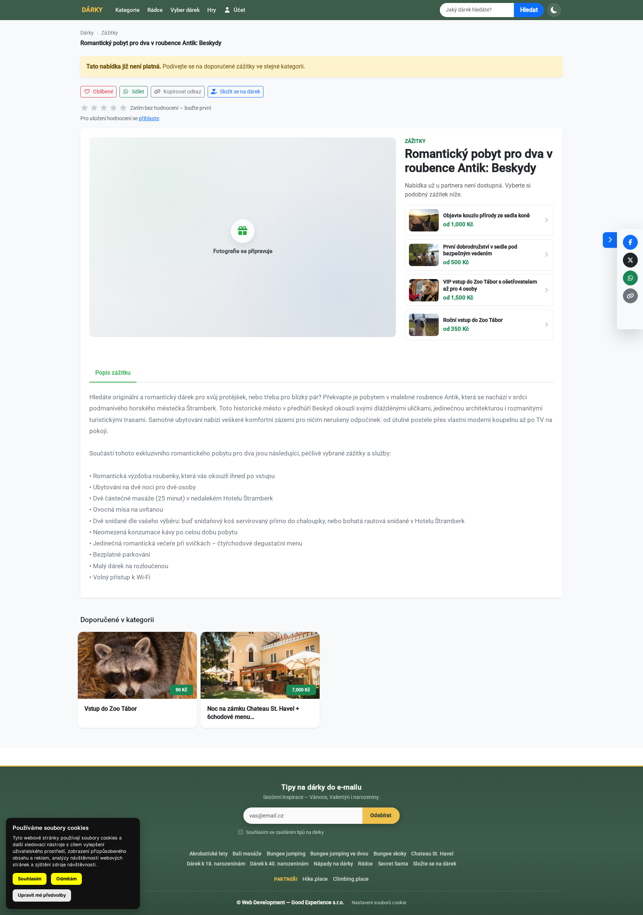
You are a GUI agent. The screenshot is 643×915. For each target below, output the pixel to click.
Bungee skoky (390, 854)
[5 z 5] (123, 108)
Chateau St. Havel (432, 854)
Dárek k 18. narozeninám (216, 864)
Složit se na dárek (239, 92)
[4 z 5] (113, 108)
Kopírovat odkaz (181, 92)
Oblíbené (102, 92)
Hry (211, 10)
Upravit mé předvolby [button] (42, 895)
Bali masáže (247, 854)
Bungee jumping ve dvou (339, 854)
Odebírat (380, 815)
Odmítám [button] (66, 879)
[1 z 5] (84, 108)
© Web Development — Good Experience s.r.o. (290, 902)
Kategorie (127, 10)
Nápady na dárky (333, 864)
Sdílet (137, 92)
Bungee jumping (286, 854)
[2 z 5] (94, 108)
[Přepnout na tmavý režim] (554, 10)
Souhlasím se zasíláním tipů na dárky (285, 832)
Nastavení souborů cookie (379, 902)
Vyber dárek (185, 10)
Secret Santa (393, 864)
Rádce (155, 10)
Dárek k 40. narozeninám (279, 864)
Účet (238, 10)
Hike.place (315, 879)
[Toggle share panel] (610, 240)
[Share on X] (630, 260)
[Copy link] (630, 295)
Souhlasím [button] (29, 879)
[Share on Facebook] (630, 242)
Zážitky (109, 33)
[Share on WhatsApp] (630, 278)
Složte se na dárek (434, 864)
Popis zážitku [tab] (113, 372)
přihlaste (149, 118)
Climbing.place (351, 879)
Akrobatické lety (208, 854)
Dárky (92, 9)
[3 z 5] (104, 108)
